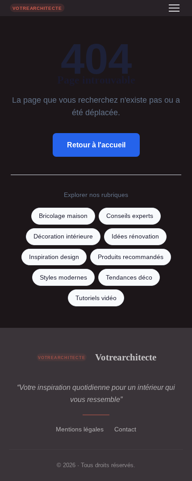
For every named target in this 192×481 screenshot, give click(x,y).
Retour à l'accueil (96, 145)
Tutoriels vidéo (96, 298)
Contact (125, 429)
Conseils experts (129, 216)
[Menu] (174, 8)
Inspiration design (54, 257)
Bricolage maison (63, 216)
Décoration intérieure (63, 236)
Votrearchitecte (125, 357)
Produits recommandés (130, 257)
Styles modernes (63, 277)
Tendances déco (129, 277)
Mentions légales (80, 429)
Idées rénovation (135, 236)
